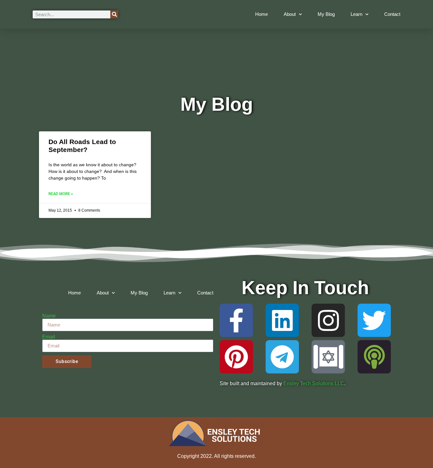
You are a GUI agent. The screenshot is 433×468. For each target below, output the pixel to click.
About (290, 14)
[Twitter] (374, 320)
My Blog (326, 14)
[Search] (114, 14)
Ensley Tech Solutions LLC (313, 383)
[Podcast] (374, 356)
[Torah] (328, 356)
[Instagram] (328, 320)
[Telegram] (282, 356)
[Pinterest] (236, 356)
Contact (392, 14)
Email (48, 336)
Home (261, 14)
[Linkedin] (282, 320)
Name (49, 316)
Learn (356, 14)
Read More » (60, 194)
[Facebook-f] (236, 320)
